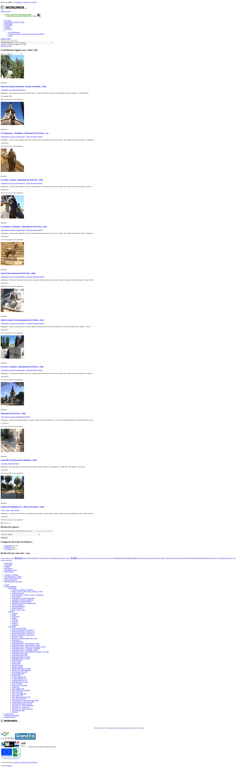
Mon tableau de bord (10, 570)
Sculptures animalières (32, 277)
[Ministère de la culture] (16, 747)
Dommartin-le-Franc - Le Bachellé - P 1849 (24, 650)
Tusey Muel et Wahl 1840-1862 (21, 697)
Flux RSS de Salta (6, 46)
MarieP (23, 90)
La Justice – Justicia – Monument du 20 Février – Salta (22, 180)
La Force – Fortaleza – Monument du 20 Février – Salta (22, 367)
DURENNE (46, 558)
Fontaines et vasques (65, 558)
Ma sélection (8, 29)
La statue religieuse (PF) (19, 677)
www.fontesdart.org (14, 32)
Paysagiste (15, 621)
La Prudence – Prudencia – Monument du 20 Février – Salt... (24, 226)
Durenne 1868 (16, 662)
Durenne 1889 (16, 663)
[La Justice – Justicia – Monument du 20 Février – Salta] (12, 171)
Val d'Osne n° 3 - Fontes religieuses (22, 709)
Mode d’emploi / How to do (12, 578)
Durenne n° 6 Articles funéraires (21, 670)
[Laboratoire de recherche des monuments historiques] (23, 747)
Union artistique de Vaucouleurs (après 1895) (25, 700)
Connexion (26, 2)
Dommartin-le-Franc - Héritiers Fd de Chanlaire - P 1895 (28, 647)
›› (10, 523)
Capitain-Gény (16, 640)
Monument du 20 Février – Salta (13, 413)
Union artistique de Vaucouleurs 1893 (23, 702)
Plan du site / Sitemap (10, 580)
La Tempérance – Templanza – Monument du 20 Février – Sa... (25, 133)
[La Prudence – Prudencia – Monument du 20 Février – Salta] (12, 218)
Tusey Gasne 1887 (17, 692)
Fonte (74, 557)
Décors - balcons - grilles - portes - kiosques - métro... (27, 591)
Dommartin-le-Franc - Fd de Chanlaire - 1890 (25, 643)
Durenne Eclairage (17, 665)
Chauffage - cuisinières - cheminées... (23, 590)
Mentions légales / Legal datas (13, 581)
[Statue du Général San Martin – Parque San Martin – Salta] (12, 78)
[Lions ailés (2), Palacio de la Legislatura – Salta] (12, 451)
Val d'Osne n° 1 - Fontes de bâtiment (22, 705)
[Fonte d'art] (3, 747)
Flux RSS (34, 2)
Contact (10, 35)
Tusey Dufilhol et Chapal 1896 (21, 690)
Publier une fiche (6, 11)
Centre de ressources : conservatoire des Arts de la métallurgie (26, 34)
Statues (200, 558)
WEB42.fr (9, 765)
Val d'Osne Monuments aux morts (22, 704)
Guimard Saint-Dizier (18, 673)
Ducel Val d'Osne (17, 660)
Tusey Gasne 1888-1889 (19, 694)
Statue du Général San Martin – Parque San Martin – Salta (23, 86)
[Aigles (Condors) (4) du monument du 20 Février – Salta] (12, 311)
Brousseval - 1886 (17, 637)
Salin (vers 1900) (17, 683)
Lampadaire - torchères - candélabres (22, 600)
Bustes (24, 558)
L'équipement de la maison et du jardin (23, 598)
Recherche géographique (11, 715)
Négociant (15, 620)
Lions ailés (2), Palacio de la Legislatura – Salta (19, 460)
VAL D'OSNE (220, 558)
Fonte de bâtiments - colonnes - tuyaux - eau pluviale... (28, 595)
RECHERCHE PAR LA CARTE (14, 22)
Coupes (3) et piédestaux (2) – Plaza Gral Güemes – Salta (22, 507)
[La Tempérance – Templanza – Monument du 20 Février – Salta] (12, 124)
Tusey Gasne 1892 (17, 695)
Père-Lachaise (174, 558)
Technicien (15, 625)
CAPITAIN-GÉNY (33, 558)
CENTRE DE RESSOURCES (28, 762)
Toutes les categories (10, 586)
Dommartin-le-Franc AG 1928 (21, 657)
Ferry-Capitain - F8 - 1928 (19, 672)
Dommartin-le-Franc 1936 (19, 655)
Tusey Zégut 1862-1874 (19, 699)
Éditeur (14, 615)
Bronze (18, 557)
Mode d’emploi (8, 571)
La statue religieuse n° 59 (19, 680)
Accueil (3, 44)
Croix (40, 558)
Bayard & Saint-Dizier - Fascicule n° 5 (23, 635)
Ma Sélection (8, 568)
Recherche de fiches (7, 42)
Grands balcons (81, 558)
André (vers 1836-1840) (19, 628)
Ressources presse (9, 717)
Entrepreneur (16, 616)
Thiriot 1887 (15, 687)
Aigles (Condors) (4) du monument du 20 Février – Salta (22, 320)
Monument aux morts (89, 558)
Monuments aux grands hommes (10, 90)
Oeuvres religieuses (154, 558)
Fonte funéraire (16, 596)
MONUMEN (8, 24)
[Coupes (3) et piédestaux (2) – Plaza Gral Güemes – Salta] (12, 498)
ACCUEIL (7, 20)
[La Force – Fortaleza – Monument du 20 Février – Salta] (12, 358)
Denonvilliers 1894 (17, 642)
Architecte (3, 558)
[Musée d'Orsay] (9, 747)
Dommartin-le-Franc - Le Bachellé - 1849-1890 (26, 648)
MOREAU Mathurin (142, 558)
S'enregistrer (18, 2)
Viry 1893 (15, 712)
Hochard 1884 (16, 675)
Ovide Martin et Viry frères (20, 682)
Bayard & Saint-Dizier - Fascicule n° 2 (23, 630)
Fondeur (14, 618)
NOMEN (7, 27)
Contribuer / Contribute (11, 575)
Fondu (50, 558)
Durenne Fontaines (17, 667)
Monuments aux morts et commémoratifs (13, 136)
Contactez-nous (9, 714)
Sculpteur (194, 558)
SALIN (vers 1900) (184, 558)
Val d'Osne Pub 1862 (18, 710)
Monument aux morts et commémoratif (104, 558)
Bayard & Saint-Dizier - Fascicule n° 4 (23, 633)
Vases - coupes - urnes (7, 510)
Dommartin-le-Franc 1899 (19, 653)
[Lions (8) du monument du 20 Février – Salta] (12, 265)
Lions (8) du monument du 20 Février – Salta (18, 273)
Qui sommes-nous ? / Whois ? (13, 576)
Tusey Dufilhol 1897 (18, 688)
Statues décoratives (31, 136)
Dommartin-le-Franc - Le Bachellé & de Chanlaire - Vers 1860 (30, 652)
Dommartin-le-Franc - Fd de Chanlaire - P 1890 (26, 645)
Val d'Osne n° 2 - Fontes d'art (20, 707)
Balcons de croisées (10, 558)
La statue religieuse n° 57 (19, 678)
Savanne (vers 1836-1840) (19, 685)
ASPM (16, 762)
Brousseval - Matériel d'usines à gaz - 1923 (24, 638)
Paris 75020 (165, 558)
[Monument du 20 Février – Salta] (12, 405)
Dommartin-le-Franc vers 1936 (21, 658)
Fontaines (55, 558)
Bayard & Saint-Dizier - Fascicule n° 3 (23, 631)
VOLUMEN (8, 25)
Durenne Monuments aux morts (21, 668)
